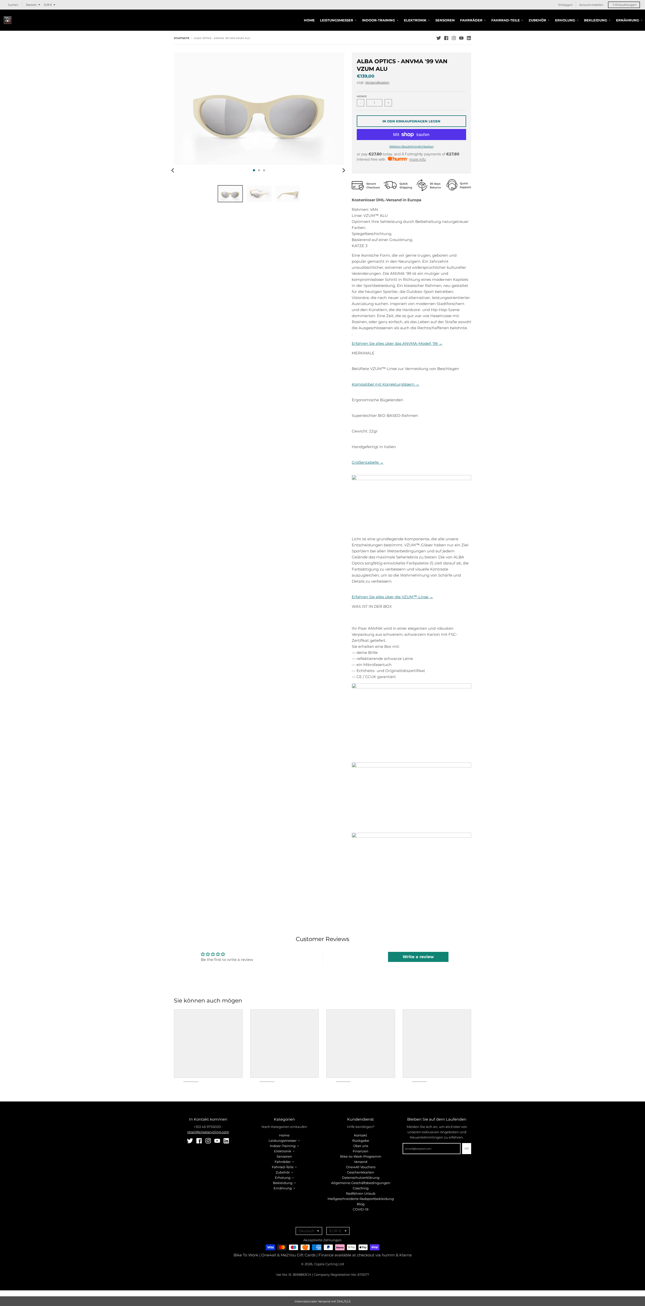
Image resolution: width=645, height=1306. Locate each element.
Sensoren (284, 1156)
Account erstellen (591, 5)
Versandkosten (377, 82)
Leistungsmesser (283, 1140)
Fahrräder (283, 1162)
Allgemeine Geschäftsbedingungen (360, 1183)
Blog (361, 1204)
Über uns (360, 1146)
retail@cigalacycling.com (208, 1132)
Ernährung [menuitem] (627, 20)
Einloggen (565, 5)
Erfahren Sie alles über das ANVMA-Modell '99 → (397, 343)
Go (467, 1148)
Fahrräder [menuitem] (471, 20)
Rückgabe (360, 1140)
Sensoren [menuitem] (445, 20)
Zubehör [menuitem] (537, 20)
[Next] (343, 170)
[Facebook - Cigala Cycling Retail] (446, 38)
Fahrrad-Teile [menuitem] (505, 20)
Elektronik (282, 1151)
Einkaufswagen (624, 5)
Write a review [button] (418, 956)
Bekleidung (283, 1183)
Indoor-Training (283, 1146)
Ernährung (283, 1188)
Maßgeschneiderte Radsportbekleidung (361, 1199)
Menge (362, 96)
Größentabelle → (367, 462)
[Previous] (173, 170)
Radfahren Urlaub (360, 1193)
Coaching (361, 1188)
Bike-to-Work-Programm (360, 1156)
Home (284, 1135)
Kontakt (360, 1135)
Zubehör (283, 1172)
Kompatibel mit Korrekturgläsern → (385, 384)
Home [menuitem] (309, 20)
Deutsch (31, 5)
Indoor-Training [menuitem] (378, 20)
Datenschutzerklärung (360, 1178)
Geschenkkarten (360, 1172)
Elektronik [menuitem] (415, 20)
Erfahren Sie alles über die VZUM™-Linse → (392, 596)
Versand (360, 1162)
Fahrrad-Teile (283, 1167)
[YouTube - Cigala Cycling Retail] (461, 38)
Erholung (283, 1178)
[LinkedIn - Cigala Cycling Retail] (469, 38)
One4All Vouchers (360, 1167)
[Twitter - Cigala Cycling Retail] (438, 38)
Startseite (181, 38)
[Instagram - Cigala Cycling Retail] (454, 38)
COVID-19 (360, 1209)
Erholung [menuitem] (565, 20)
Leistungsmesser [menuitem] (336, 20)
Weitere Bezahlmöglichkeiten (411, 146)
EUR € (48, 5)
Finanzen (360, 1151)
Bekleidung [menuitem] (595, 20)
